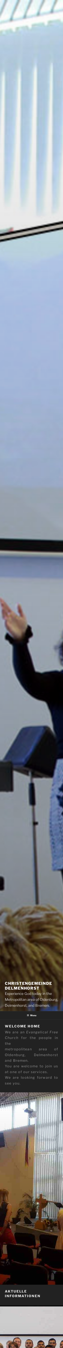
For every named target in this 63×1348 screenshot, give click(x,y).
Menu (33, 1015)
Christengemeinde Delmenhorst (28, 986)
